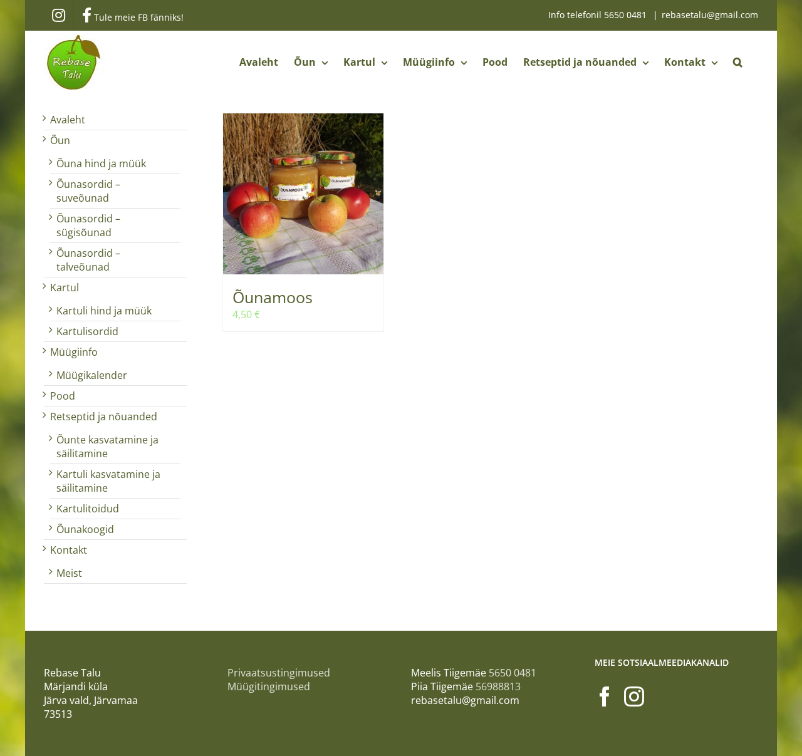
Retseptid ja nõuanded (103, 416)
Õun (60, 140)
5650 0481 (626, 15)
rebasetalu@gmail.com (710, 15)
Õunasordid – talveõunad (88, 260)
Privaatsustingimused (278, 673)
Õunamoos (272, 297)
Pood (62, 396)
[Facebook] (605, 696)
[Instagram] (634, 696)
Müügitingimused (268, 686)
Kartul (64, 287)
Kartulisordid (87, 331)
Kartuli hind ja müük (104, 311)
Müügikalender (91, 375)
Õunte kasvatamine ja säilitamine (107, 446)
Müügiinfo (74, 352)
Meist (69, 573)
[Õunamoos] (303, 193)
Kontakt (68, 550)
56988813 (498, 686)
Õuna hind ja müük (101, 163)
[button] (737, 62)
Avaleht (67, 120)
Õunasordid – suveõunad (88, 191)
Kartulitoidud (87, 508)
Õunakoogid (85, 529)
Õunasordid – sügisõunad (88, 225)
